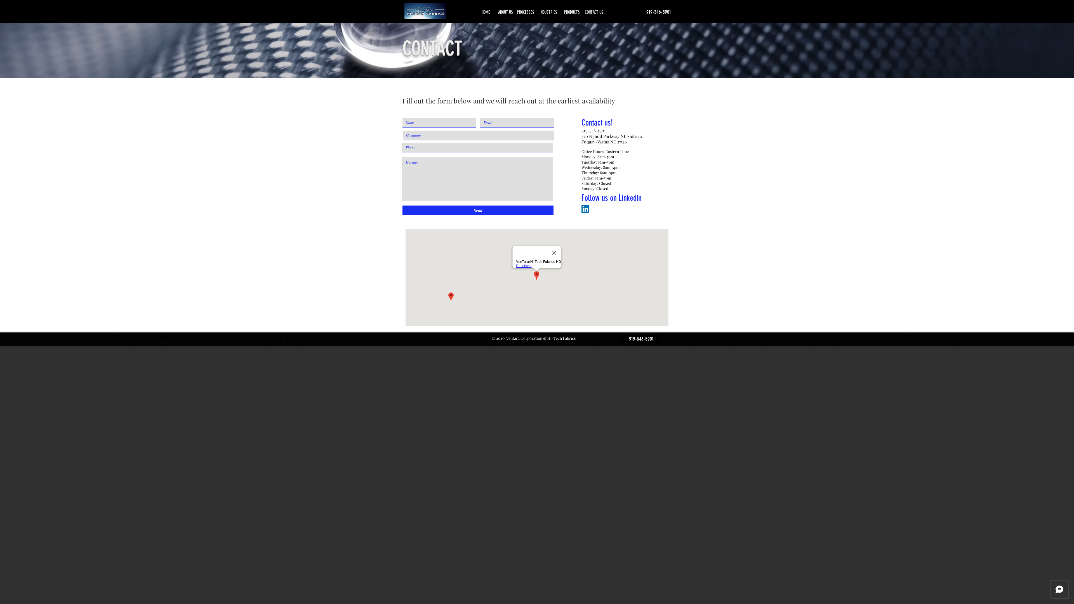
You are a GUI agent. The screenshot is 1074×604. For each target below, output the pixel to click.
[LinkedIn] (585, 209)
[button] (641, 339)
